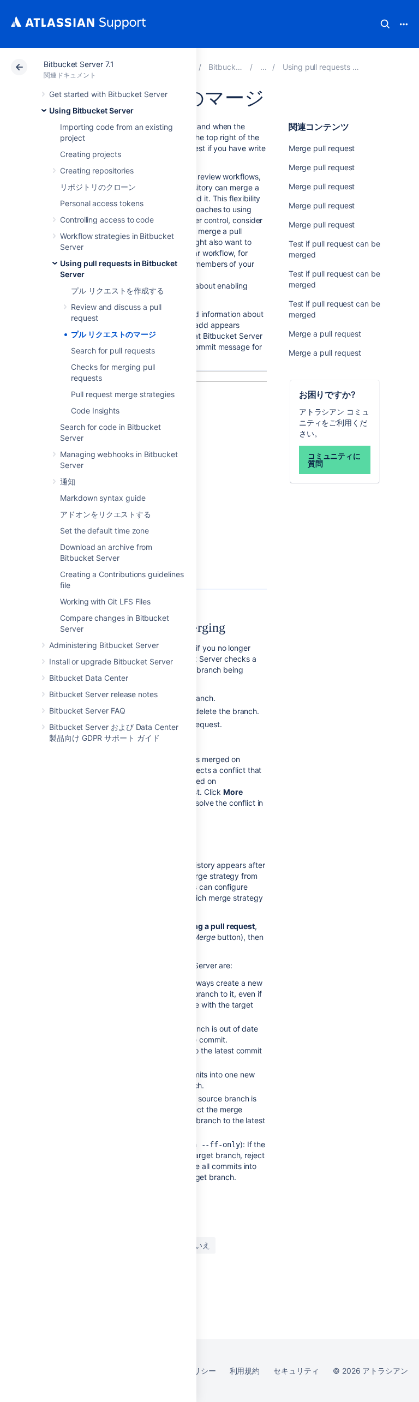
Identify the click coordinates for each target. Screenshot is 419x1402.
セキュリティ (296, 1370)
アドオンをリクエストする (105, 514)
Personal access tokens (101, 203)
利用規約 (245, 1370)
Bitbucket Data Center (88, 677)
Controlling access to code (107, 219)
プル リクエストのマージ (113, 334)
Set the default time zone (104, 530)
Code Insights (95, 410)
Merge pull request (322, 148)
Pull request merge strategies (123, 394)
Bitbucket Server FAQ (87, 710)
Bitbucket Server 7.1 (79, 64)
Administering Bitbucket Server (104, 645)
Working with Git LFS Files (105, 601)
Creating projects (90, 154)
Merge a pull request (325, 333)
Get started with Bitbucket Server (108, 94)
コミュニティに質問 (334, 459)
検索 (385, 24)
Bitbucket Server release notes (103, 694)
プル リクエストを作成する (117, 290)
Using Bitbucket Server (91, 110)
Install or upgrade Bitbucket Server (111, 661)
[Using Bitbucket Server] (263, 66)
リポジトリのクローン (98, 186)
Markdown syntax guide (103, 497)
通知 (67, 481)
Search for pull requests (113, 350)
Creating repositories (97, 170)
